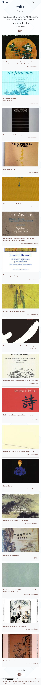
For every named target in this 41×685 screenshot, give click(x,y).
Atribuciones (18, 683)
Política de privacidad (29, 683)
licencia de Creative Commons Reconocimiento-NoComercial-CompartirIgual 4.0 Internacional (21, 681)
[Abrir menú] (36, 2)
